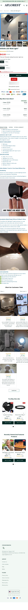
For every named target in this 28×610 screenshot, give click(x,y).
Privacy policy (5, 575)
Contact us (4, 561)
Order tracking (5, 564)
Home (1, 10)
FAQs (3, 566)
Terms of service (5, 577)
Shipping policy (5, 580)
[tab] (13, 426)
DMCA (3, 569)
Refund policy (5, 585)
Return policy (5, 582)
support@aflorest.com (7, 554)
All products (6, 10)
